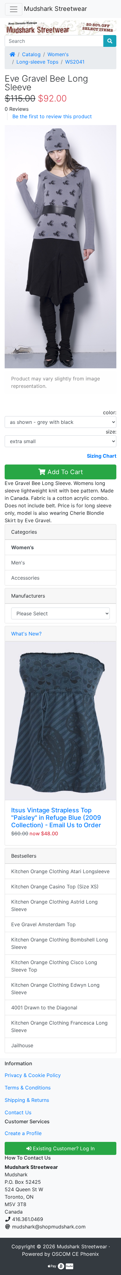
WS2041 (74, 62)
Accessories (25, 578)
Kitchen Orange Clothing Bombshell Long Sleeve (59, 943)
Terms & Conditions (28, 1087)
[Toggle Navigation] (13, 9)
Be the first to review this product (52, 116)
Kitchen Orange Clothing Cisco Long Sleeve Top (54, 966)
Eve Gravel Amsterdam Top (43, 924)
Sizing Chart (101, 456)
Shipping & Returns (27, 1100)
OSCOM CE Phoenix (75, 1254)
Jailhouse (22, 1045)
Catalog (31, 54)
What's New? (26, 634)
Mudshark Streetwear (55, 8)
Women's (58, 54)
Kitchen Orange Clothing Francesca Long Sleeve (59, 1026)
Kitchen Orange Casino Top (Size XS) (55, 886)
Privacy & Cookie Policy (33, 1075)
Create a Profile (23, 1133)
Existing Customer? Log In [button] (63, 1148)
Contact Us (18, 1112)
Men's (18, 562)
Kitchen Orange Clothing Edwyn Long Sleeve (55, 988)
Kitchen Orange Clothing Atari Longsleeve (60, 871)
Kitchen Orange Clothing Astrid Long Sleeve (54, 905)
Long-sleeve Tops (37, 62)
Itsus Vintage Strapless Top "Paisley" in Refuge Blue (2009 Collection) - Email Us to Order (56, 817)
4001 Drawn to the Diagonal (44, 1007)
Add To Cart (64, 472)
